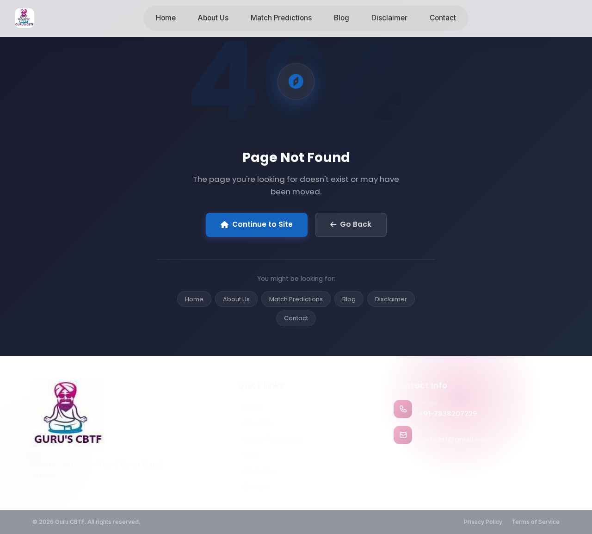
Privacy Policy (483, 521)
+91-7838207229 (448, 413)
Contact (443, 17)
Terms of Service (536, 521)
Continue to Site (262, 224)
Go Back (355, 224)
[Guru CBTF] (113, 416)
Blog (341, 17)
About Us (213, 17)
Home (166, 17)
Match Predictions (281, 17)
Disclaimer (389, 17)
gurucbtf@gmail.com (454, 439)
